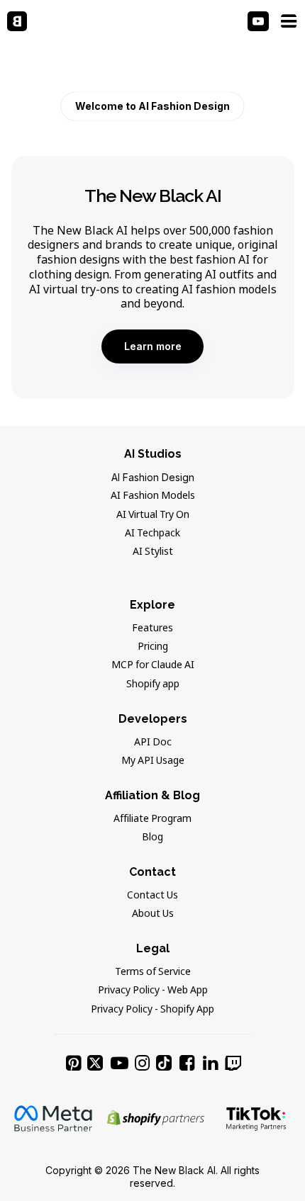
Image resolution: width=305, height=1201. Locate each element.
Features (152, 628)
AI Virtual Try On (152, 515)
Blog (152, 837)
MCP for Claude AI (152, 665)
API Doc (153, 742)
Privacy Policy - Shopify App (152, 1009)
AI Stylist (153, 552)
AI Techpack (152, 533)
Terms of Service (153, 972)
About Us (153, 914)
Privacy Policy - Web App (153, 990)
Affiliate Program (152, 819)
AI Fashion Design (152, 477)
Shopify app (152, 684)
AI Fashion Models (153, 496)
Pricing (153, 647)
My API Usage (152, 761)
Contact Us (152, 895)
